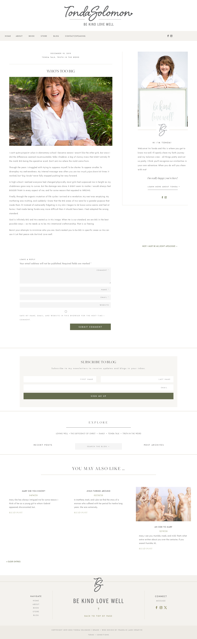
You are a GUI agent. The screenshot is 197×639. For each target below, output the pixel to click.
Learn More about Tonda (163, 187)
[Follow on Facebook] (168, 36)
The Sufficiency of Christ (83, 433)
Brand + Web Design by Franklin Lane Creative (118, 630)
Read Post (16, 512)
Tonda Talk (48, 57)
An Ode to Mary (163, 527)
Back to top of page (98, 616)
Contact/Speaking (75, 36)
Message (161, 601)
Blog (56, 36)
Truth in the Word (68, 57)
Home (8, 36)
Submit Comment (90, 327)
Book (32, 36)
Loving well (62, 433)
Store (44, 36)
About (19, 36)
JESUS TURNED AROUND (98, 491)
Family (102, 433)
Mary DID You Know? (33, 491)
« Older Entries (13, 561)
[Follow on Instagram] (171, 36)
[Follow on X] (165, 607)
